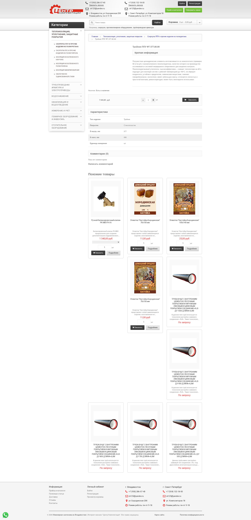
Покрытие (94, 125)
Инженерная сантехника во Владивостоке (69, 514)
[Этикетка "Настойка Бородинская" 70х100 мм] (145, 199)
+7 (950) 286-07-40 (137, 491)
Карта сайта (159, 514)
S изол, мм (94, 137)
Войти (182, 3)
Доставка (53, 497)
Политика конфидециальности (192, 514)
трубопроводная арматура (143, 27)
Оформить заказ (193, 10)
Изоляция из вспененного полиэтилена (67, 65)
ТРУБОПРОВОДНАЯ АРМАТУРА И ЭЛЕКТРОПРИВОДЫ (61, 87)
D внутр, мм (95, 131)
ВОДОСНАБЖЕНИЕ (60, 96)
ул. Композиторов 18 (175, 501)
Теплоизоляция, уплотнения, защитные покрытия (65, 34)
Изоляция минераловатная (67, 70)
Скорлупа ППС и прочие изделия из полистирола (67, 52)
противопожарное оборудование (119, 27)
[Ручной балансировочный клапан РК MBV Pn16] (106, 199)
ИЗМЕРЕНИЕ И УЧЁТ (61, 111)
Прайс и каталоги (174, 10)
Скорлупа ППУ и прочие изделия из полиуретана (67, 45)
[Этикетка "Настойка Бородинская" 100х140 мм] (184, 199)
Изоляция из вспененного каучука (67, 58)
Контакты (53, 503)
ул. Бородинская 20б (138, 501)
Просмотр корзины (95, 497)
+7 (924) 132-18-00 (174, 491)
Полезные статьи (56, 494)
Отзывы (52, 500)
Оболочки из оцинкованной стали (65, 75)
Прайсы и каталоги (57, 491)
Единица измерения (98, 143)
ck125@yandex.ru (97, 8)
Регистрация (194, 3)
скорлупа (101, 27)
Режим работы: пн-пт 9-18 (140, 505)
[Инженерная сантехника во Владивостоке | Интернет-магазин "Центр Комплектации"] (67, 9)
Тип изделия (95, 119)
